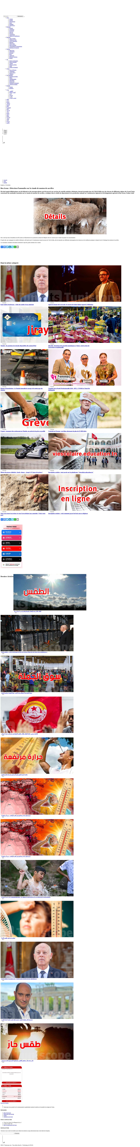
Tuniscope (11, 55)
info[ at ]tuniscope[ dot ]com (10, 1125)
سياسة (8, 121)
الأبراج (10, 96)
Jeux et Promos (12, 70)
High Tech (11, 50)
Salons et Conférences (14, 36)
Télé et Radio (12, 38)
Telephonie (11, 51)
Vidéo (5, 132)
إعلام (7, 109)
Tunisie (11, 19)
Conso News (12, 72)
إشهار (7, 118)
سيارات (8, 117)
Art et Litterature (13, 41)
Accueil (5, 180)
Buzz (10, 54)
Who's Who (12, 43)
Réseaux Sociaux (13, 57)
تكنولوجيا (8, 107)
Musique (11, 42)
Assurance (11, 29)
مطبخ (7, 116)
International (12, 21)
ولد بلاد (11, 95)
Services (11, 33)
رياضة (7, 100)
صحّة (7, 106)
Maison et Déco (13, 64)
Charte (5, 1115)
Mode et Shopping (13, 60)
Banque (11, 28)
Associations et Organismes (15, 46)
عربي (5, 133)
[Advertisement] (70, 155)
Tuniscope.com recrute (9, 1114)
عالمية (8, 122)
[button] (7, 17)
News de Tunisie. (5, 1103)
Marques (11, 74)
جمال (7, 111)
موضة (7, 113)
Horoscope (11, 81)
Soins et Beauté (12, 62)
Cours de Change (13, 84)
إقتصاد (8, 105)
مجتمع (7, 102)
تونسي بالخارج (12, 98)
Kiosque (11, 53)
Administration (12, 79)
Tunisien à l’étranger (14, 83)
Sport (10, 23)
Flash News (12, 25)
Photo (5, 130)
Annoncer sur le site (8, 1116)
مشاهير (8, 103)
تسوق (7, 114)
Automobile (12, 34)
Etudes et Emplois (13, 67)
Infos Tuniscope (7, 1112)
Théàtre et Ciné (12, 40)
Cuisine (11, 63)
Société (11, 20)
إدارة (10, 93)
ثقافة (7, 99)
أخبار (7, 120)
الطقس (11, 91)
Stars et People (12, 45)
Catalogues (11, 71)
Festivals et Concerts (14, 47)
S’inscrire (17, 1133)
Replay (11, 58)
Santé (10, 66)
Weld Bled (11, 80)
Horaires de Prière (13, 76)
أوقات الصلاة (12, 92)
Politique (11, 24)
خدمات (8, 110)
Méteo (10, 77)
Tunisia (11, 87)
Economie (11, 30)
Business (11, 88)
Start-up (11, 32)
